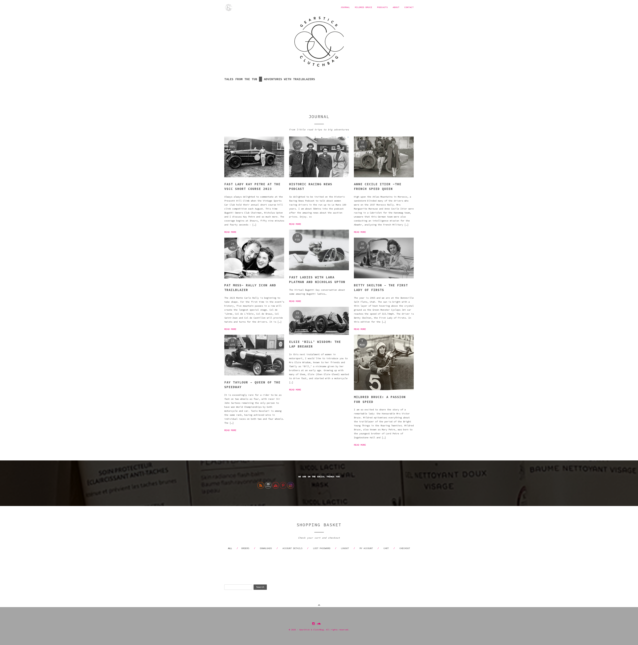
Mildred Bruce (363, 7)
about (396, 7)
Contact (409, 7)
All (230, 548)
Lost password (321, 548)
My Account (366, 548)
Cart (386, 548)
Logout (345, 548)
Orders (245, 548)
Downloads (266, 548)
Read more (230, 232)
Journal (345, 7)
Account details (292, 548)
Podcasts (382, 7)
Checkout (404, 548)
